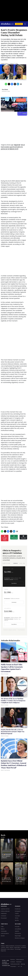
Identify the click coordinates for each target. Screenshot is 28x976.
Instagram (18, 911)
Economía (18, 946)
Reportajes (18, 936)
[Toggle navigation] (25, 23)
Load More (14, 894)
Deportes (3, 951)
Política (3, 946)
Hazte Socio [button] (19, 24)
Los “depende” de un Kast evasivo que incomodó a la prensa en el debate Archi (13, 147)
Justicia (3, 947)
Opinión (17, 931)
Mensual (16, 563)
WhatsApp (14, 538)
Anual (22, 563)
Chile (16, 63)
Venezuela (3, 931)
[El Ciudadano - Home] (7, 24)
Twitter (17, 913)
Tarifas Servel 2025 (15, 964)
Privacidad (4, 918)
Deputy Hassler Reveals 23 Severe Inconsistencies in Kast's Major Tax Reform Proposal (12, 731)
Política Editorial (5, 911)
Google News (5, 539)
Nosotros (12, 959)
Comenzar (14, 602)
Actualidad (18, 929)
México (3, 929)
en (21, 966)
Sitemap (23, 964)
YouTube (23, 538)
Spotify (17, 920)
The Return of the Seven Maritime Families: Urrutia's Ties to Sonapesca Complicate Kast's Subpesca (13, 700)
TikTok (16, 918)
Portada (17, 926)
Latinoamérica (5, 933)
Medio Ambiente (10, 946)
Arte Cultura (10, 949)
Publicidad (3, 913)
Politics (12, 63)
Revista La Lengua (20, 938)
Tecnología (18, 949)
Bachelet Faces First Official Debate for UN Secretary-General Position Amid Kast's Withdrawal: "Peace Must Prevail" (14, 764)
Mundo (3, 936)
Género (12, 947)
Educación (4, 949)
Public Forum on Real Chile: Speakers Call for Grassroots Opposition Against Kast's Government (12, 667)
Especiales (17, 947)
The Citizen (5, 89)
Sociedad (23, 947)
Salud (7, 947)
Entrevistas (18, 933)
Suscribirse (14, 583)
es (18, 966)
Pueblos (24, 946)
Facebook (17, 909)
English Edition (4, 63)
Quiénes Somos (5, 909)
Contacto (3, 916)
